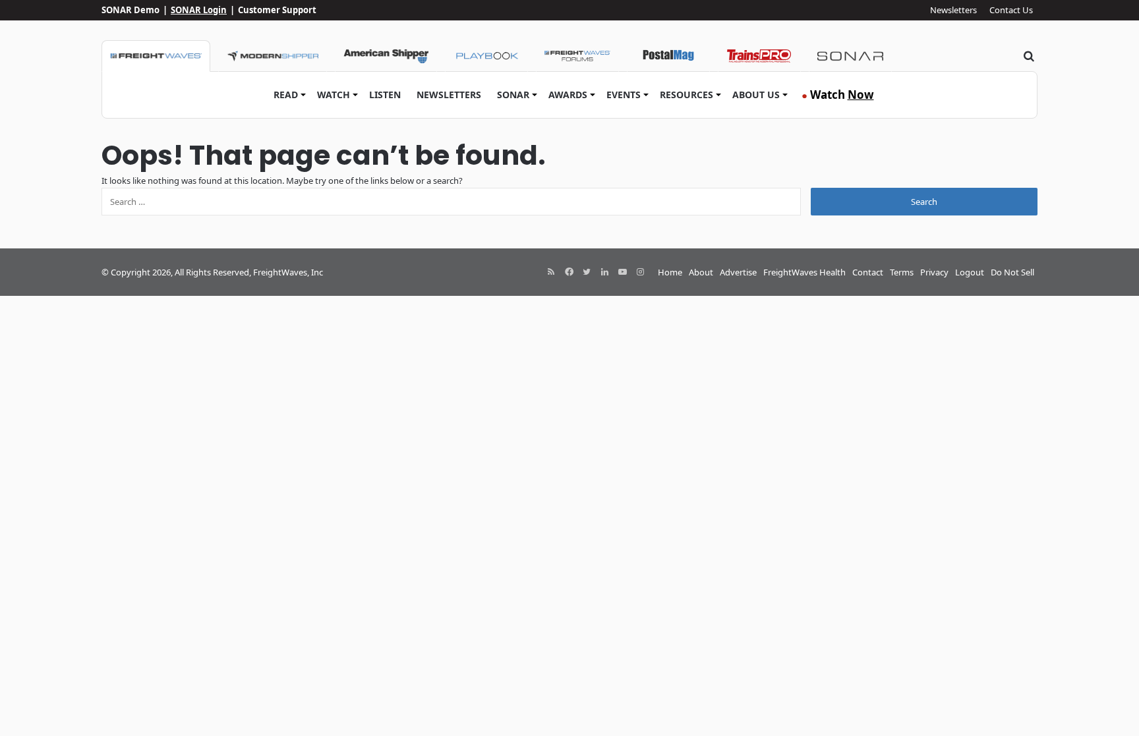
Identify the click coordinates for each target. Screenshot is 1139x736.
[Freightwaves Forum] (577, 56)
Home (670, 272)
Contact (867, 272)
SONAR (513, 94)
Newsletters (953, 10)
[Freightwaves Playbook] (486, 56)
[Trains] (759, 56)
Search (924, 202)
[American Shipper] (386, 56)
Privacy (934, 272)
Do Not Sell (1012, 272)
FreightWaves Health (804, 272)
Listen (385, 94)
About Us (756, 94)
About (701, 272)
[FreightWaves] (156, 56)
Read (286, 94)
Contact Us (1011, 10)
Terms (902, 272)
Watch (333, 94)
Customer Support (277, 10)
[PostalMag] (668, 56)
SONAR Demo (131, 10)
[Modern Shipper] (272, 56)
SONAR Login (199, 10)
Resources (686, 94)
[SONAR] (850, 56)
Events (623, 94)
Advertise (738, 272)
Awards (567, 94)
